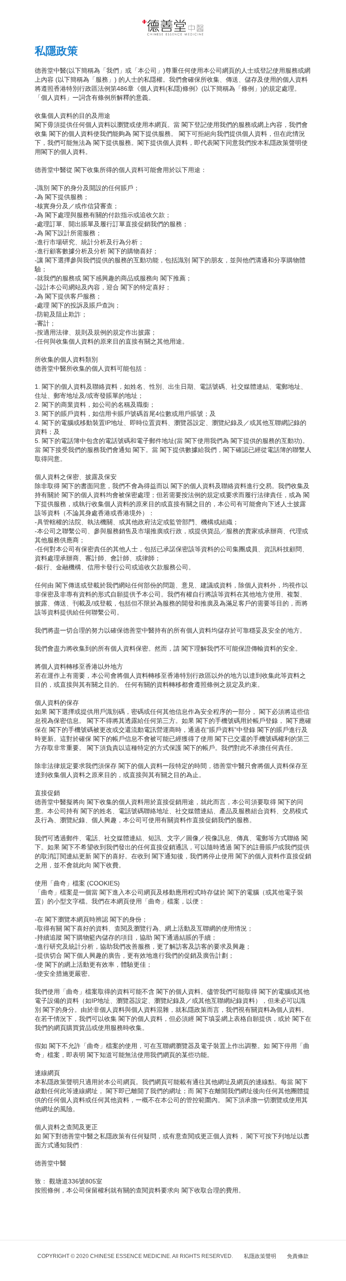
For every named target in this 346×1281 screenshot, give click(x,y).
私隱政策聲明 (260, 1256)
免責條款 (298, 1256)
